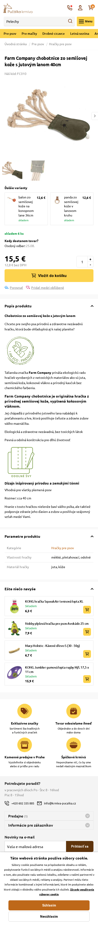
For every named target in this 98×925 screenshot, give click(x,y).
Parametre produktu (22, 536)
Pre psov (10, 33)
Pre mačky (29, 33)
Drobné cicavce (53, 33)
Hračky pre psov (60, 44)
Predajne (18, 815)
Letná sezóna (79, 33)
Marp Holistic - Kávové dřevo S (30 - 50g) (52, 645)
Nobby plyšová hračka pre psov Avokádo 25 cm (57, 623)
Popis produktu (18, 305)
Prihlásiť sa (79, 846)
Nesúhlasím (49, 916)
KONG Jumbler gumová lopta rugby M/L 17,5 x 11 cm (57, 669)
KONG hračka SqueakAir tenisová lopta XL (54, 601)
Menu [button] (88, 21)
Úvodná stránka (16, 44)
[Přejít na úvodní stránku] (18, 8)
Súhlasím (49, 905)
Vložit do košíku (52, 275)
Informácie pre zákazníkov (30, 824)
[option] (49, 116)
